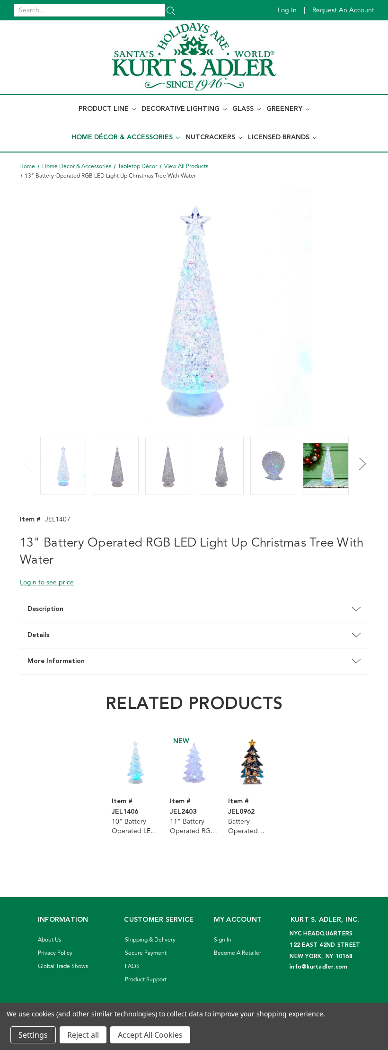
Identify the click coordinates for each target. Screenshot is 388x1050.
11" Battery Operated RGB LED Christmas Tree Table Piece (192, 826)
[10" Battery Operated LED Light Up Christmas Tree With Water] (136, 762)
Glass (244, 109)
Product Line (105, 109)
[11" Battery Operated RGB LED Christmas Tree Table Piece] (194, 762)
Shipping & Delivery (150, 939)
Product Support (146, 979)
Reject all (83, 1035)
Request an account (343, 10)
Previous (27, 458)
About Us (49, 939)
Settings (33, 1035)
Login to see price (47, 582)
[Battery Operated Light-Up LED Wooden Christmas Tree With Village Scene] (252, 762)
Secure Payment (146, 953)
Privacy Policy (55, 953)
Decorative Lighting (181, 109)
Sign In (222, 939)
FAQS (132, 966)
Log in (287, 10)
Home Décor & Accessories (123, 137)
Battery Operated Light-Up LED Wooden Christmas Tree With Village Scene (250, 826)
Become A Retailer (237, 953)
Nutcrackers (211, 137)
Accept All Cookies (150, 1035)
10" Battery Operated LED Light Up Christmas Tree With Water (134, 826)
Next (361, 458)
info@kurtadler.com (319, 966)
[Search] (171, 10)
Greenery (285, 109)
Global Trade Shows (63, 966)
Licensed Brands (279, 137)
